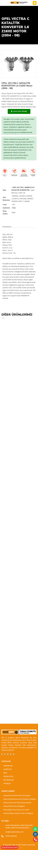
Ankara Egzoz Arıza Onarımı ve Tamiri (16, 810)
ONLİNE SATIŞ (8, 776)
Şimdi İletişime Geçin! (10, 847)
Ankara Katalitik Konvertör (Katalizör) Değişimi (19, 799)
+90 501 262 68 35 (11, 836)
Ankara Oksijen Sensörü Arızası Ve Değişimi (18, 813)
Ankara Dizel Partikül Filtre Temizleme (16, 795)
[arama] (35, 839)
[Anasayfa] (19, 2)
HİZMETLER (7, 769)
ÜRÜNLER (7, 783)
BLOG (5, 773)
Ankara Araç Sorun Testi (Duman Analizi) (17, 803)
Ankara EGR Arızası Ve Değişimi (14, 806)
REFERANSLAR (8, 780)
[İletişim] (35, 3)
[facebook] (2, 754)
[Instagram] (35, 834)
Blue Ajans (19, 847)
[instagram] (10, 754)
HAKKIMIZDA (8, 766)
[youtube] (13, 754)
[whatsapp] (35, 829)
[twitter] (4, 754)
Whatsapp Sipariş (20, 111)
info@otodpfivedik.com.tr (14, 832)
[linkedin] (7, 754)
